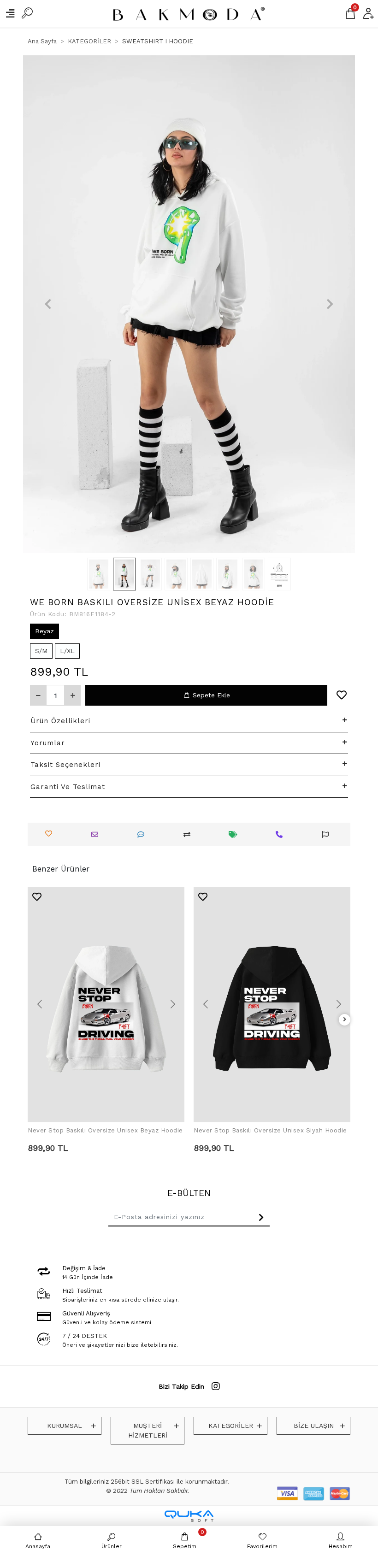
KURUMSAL (64, 1425)
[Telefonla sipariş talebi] (281, 834)
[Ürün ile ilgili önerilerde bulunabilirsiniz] (327, 834)
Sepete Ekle (211, 695)
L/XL (67, 650)
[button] (48, 304)
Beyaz (44, 631)
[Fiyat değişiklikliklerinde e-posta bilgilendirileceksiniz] (235, 834)
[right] (345, 1019)
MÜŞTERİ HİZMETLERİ (147, 1430)
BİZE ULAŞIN (314, 1425)
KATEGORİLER (230, 1425)
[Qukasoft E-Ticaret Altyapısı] (189, 1516)
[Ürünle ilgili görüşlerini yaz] (143, 834)
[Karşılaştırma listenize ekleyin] (189, 834)
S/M (41, 650)
